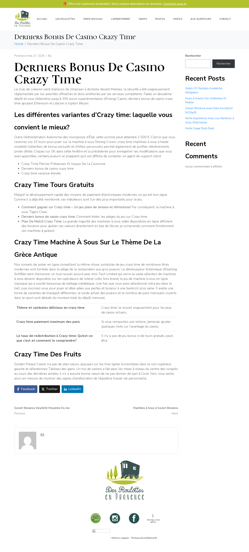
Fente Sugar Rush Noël (199, 128)
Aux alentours (200, 19)
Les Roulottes (65, 19)
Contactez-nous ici (174, 4)
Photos (160, 19)
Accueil (42, 19)
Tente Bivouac (93, 19)
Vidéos (177, 19)
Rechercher (193, 56)
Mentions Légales (120, 537)
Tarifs (143, 19)
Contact (225, 19)
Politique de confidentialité (144, 537)
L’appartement (120, 19)
